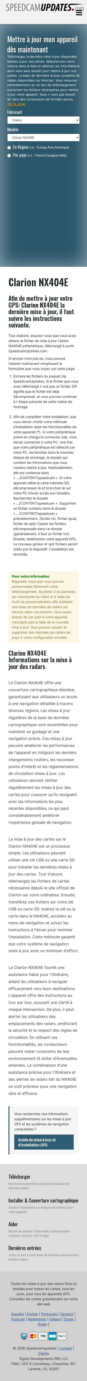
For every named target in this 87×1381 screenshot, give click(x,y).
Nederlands (37, 1319)
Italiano (55, 1319)
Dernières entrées (24, 1247)
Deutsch (66, 1314)
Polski (42, 1324)
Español (17, 1314)
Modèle (13, 129)
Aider (13, 1224)
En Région (41, 147)
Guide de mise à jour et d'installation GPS (37, 1142)
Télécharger (19, 1176)
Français (18, 1319)
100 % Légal (16, 104)
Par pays (39, 155)
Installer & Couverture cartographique (43, 1200)
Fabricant (14, 112)
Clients (43, 1353)
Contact (65, 1348)
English (32, 1314)
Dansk (69, 1319)
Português (49, 1314)
